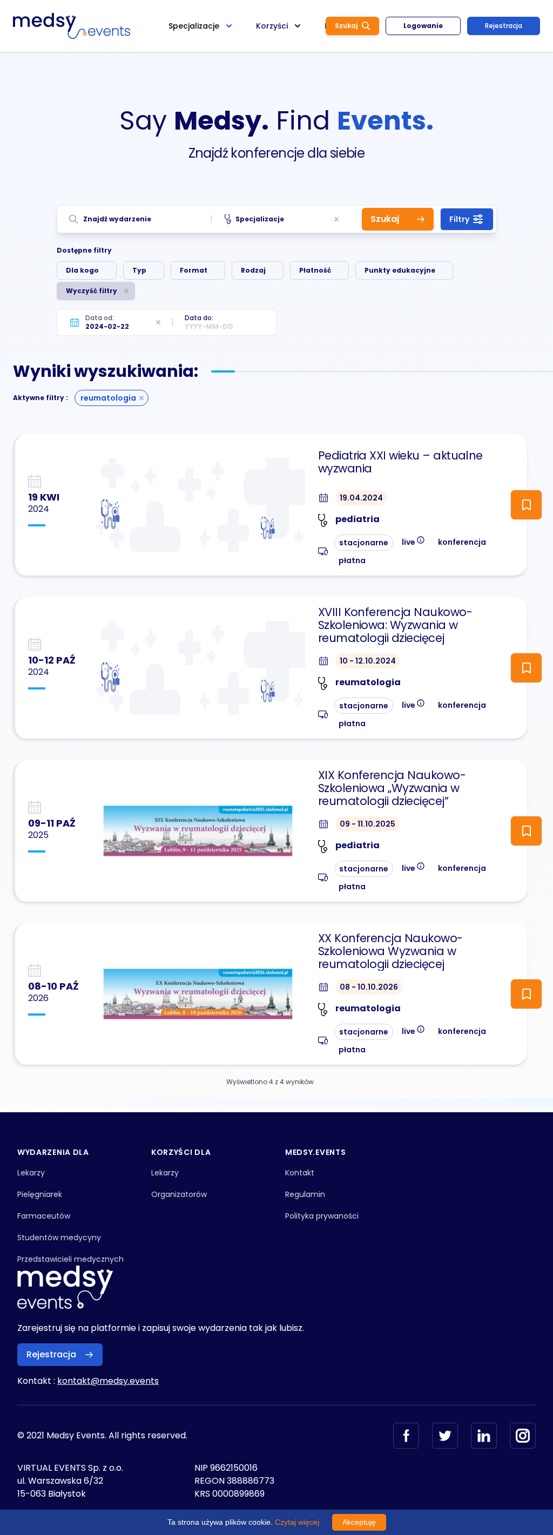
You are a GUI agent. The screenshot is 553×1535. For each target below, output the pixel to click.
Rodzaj (253, 270)
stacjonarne (363, 542)
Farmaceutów (43, 1216)
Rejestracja (503, 25)
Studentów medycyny (59, 1237)
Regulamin (305, 1194)
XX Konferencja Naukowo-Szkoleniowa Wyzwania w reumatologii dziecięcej (390, 951)
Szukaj (346, 25)
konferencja (462, 542)
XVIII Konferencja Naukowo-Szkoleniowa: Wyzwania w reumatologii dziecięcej (395, 625)
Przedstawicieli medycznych (70, 1259)
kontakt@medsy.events (108, 1381)
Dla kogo (82, 270)
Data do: (199, 317)
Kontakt (299, 1172)
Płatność (315, 270)
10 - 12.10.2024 (368, 660)
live (413, 541)
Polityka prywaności (322, 1216)
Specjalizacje (259, 219)
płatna (352, 560)
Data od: (99, 317)
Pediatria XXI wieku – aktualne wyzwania (400, 462)
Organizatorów (179, 1194)
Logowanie (423, 25)
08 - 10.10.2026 (369, 987)
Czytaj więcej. (298, 1522)
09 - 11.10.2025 (367, 824)
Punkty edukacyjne (400, 270)
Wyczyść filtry (91, 290)
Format (193, 270)
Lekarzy (31, 1172)
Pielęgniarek (39, 1194)
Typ (139, 270)
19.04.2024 (361, 497)
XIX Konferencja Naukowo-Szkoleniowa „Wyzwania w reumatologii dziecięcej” (392, 788)
